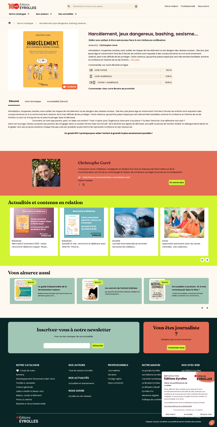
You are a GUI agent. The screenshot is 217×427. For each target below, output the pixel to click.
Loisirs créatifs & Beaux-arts (30, 391)
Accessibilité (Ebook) (57, 101)
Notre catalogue (17, 14)
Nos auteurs (42, 14)
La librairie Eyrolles (151, 383)
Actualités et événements (81, 383)
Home (9, 23)
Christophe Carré (108, 45)
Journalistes (114, 370)
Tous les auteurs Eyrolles (81, 370)
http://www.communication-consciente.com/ (106, 177)
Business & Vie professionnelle (31, 403)
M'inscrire (98, 345)
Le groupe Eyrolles (151, 370)
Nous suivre (203, 6)
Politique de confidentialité (155, 399)
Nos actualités (66, 14)
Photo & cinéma (24, 399)
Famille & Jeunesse (25, 383)
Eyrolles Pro (147, 391)
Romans (20, 374)
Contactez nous (176, 347)
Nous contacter (115, 383)
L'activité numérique (152, 378)
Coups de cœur (25, 370)
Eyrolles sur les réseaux (80, 396)
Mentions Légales (150, 395)
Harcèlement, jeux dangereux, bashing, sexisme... (63, 23)
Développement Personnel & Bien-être (35, 378)
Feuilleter (69, 86)
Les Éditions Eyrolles (151, 374)
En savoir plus (177, 182)
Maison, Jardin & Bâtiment (29, 395)
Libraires (112, 374)
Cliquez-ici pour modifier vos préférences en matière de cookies (173, 422)
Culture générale (24, 387)
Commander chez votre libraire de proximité (111, 88)
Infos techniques (33, 101)
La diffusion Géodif (151, 387)
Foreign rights (115, 378)
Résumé (14, 101)
